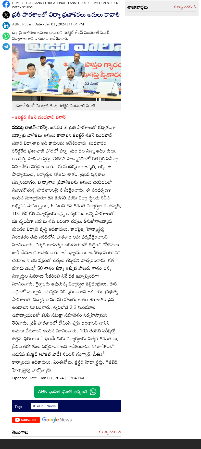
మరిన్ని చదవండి (110, 432)
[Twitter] (6, 15)
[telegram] (6, 46)
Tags (18, 406)
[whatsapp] (6, 36)
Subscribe (29, 420)
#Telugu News (44, 406)
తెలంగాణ (20, 432)
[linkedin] (6, 25)
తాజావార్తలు (137, 7)
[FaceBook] (6, 4)
